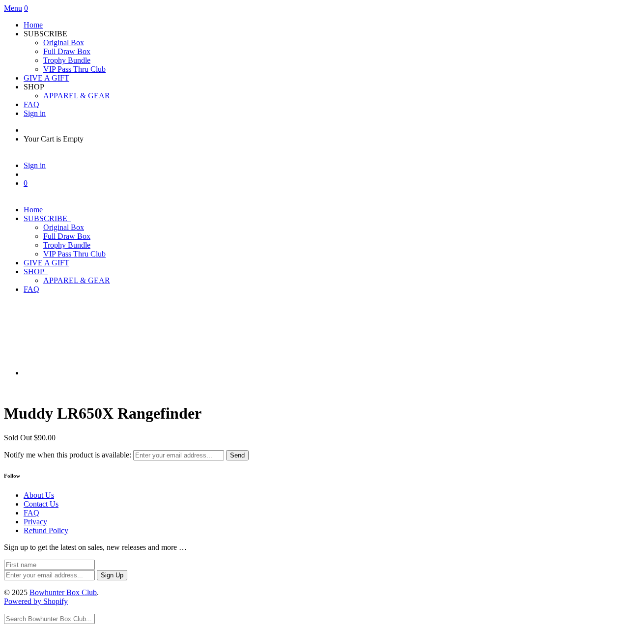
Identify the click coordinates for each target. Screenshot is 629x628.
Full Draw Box (66, 51)
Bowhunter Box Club (63, 592)
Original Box (63, 42)
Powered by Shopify (36, 601)
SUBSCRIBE (47, 218)
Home (33, 25)
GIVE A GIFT (46, 78)
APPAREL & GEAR (76, 95)
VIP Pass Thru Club (74, 69)
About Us (39, 495)
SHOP (36, 271)
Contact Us (41, 504)
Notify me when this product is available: (67, 455)
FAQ (31, 104)
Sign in (35, 113)
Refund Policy (46, 530)
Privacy (35, 521)
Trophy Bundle (66, 60)
